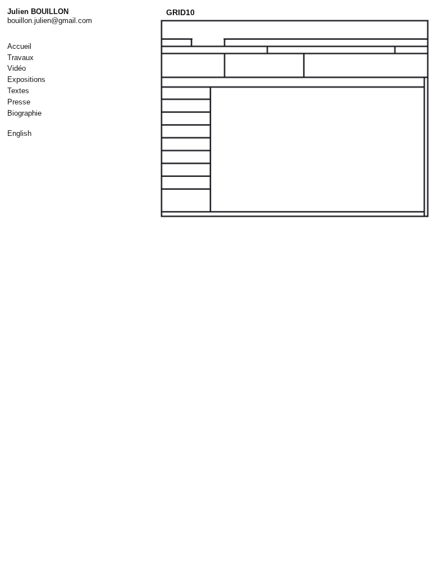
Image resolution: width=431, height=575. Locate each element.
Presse (18, 102)
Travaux (20, 57)
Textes (18, 90)
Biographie (24, 113)
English (19, 133)
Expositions (26, 79)
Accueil (19, 46)
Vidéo (16, 68)
